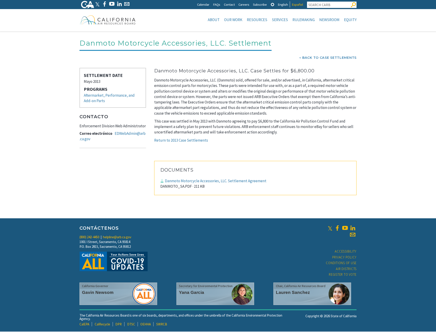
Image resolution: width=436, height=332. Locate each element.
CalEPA (84, 324)
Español (297, 4)
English (283, 4)
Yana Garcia (191, 292)
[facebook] (337, 228)
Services (280, 19)
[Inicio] (107, 19)
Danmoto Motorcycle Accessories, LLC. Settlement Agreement (215, 180)
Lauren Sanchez (293, 292)
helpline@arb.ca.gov (117, 237)
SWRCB (161, 324)
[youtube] (345, 228)
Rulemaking (303, 19)
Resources (257, 19)
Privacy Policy (344, 257)
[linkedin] (353, 228)
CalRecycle (102, 324)
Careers (243, 4)
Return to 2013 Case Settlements (181, 140)
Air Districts (346, 269)
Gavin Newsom (98, 292)
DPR (118, 324)
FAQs (216, 4)
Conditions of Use (341, 263)
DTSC (131, 324)
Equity (350, 19)
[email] (353, 235)
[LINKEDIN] (119, 3)
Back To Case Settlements (329, 58)
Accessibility (346, 251)
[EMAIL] (127, 3)
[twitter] (330, 228)
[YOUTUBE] (112, 3)
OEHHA (145, 324)
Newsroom (329, 19)
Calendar (203, 4)
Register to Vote (343, 274)
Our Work (233, 19)
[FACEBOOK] (104, 3)
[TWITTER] (97, 3)
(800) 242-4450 (89, 237)
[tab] (272, 4)
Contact (229, 4)
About (214, 19)
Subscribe (260, 4)
